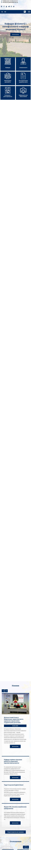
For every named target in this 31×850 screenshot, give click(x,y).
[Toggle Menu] (29, 11)
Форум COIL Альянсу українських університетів (15, 807)
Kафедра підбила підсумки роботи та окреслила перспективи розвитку (13, 761)
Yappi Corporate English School (13, 785)
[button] (25, 12)
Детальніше (15, 34)
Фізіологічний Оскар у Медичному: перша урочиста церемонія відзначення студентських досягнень (13, 720)
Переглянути (7, 64)
